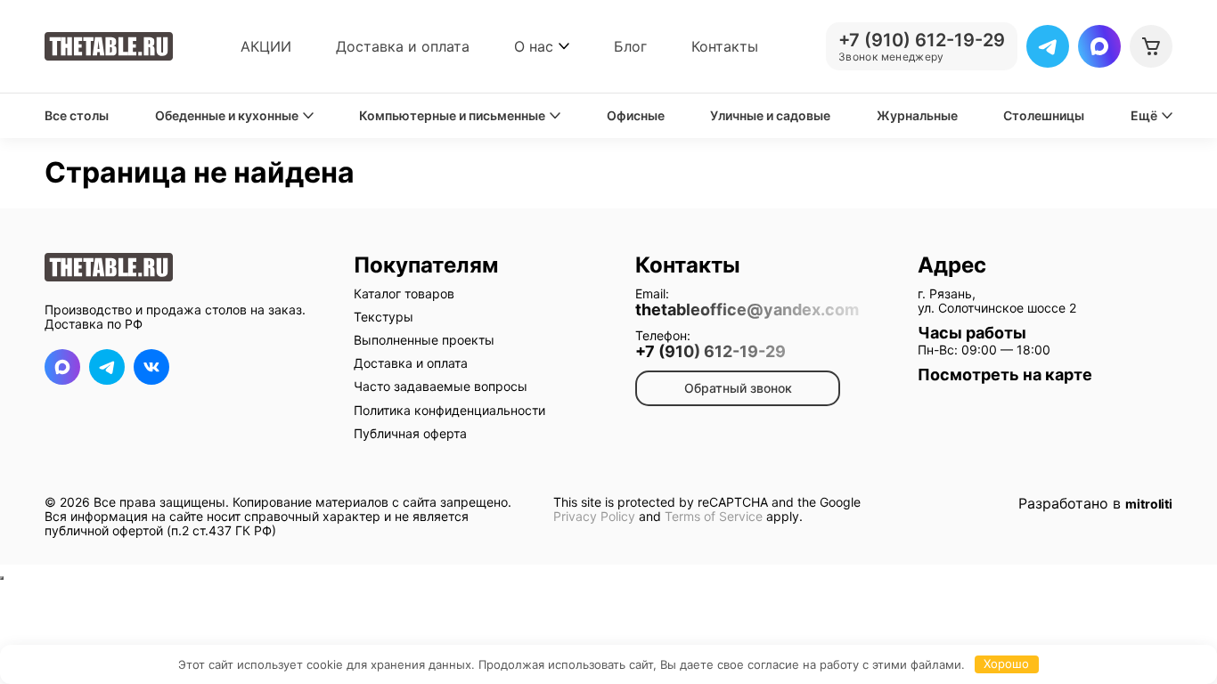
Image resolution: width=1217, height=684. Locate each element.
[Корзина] (1151, 46)
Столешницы (1043, 116)
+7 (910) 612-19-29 (710, 352)
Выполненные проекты (424, 339)
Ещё (1144, 116)
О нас (533, 46)
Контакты (724, 46)
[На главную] (109, 46)
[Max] (1099, 46)
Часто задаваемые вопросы (440, 386)
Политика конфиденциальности (449, 410)
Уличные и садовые (770, 116)
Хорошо (1006, 663)
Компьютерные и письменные (452, 116)
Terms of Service (714, 516)
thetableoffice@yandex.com (747, 310)
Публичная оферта (410, 433)
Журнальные (917, 116)
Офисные (636, 116)
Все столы (77, 116)
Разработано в (1095, 503)
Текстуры (383, 316)
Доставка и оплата (403, 46)
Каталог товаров (404, 293)
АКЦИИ (266, 46)
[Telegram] (1047, 46)
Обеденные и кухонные (226, 116)
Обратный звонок (738, 387)
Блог (630, 46)
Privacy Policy (594, 516)
